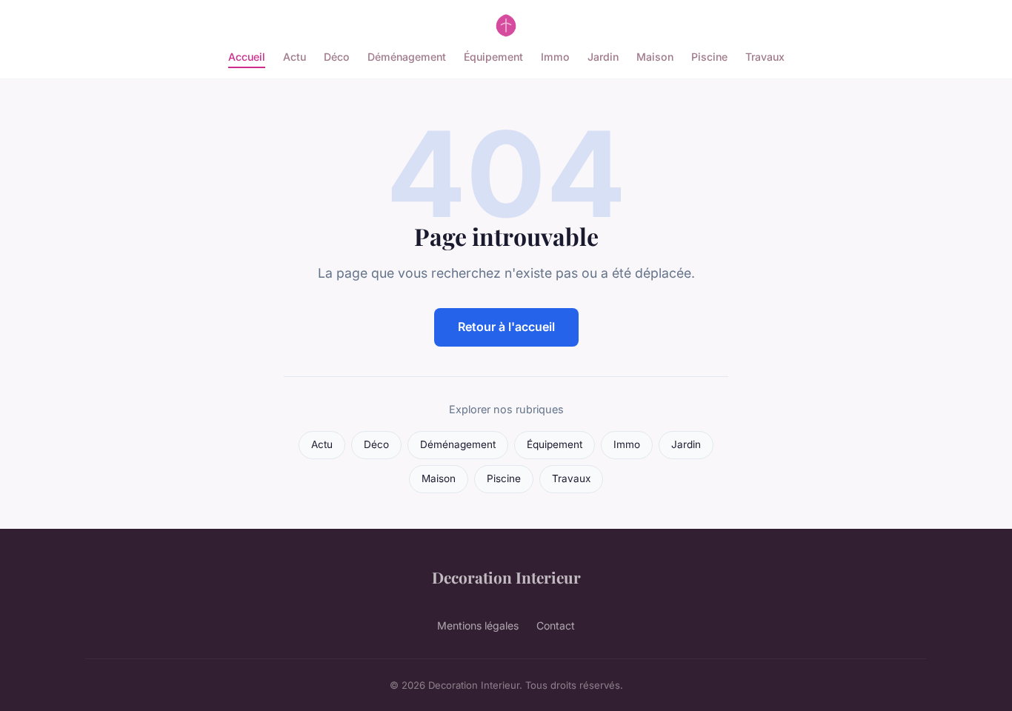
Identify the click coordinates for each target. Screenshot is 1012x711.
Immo (555, 56)
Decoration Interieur (506, 577)
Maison (654, 56)
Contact (555, 625)
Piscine (709, 56)
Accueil (246, 56)
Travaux (765, 56)
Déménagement (406, 56)
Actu (294, 56)
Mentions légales (478, 625)
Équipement (493, 56)
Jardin (603, 56)
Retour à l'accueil (506, 326)
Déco (337, 56)
